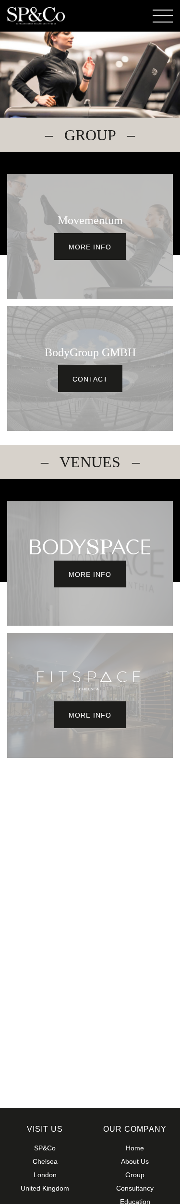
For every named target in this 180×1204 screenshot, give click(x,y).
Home (135, 1148)
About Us (135, 1161)
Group (134, 1175)
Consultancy (135, 1188)
